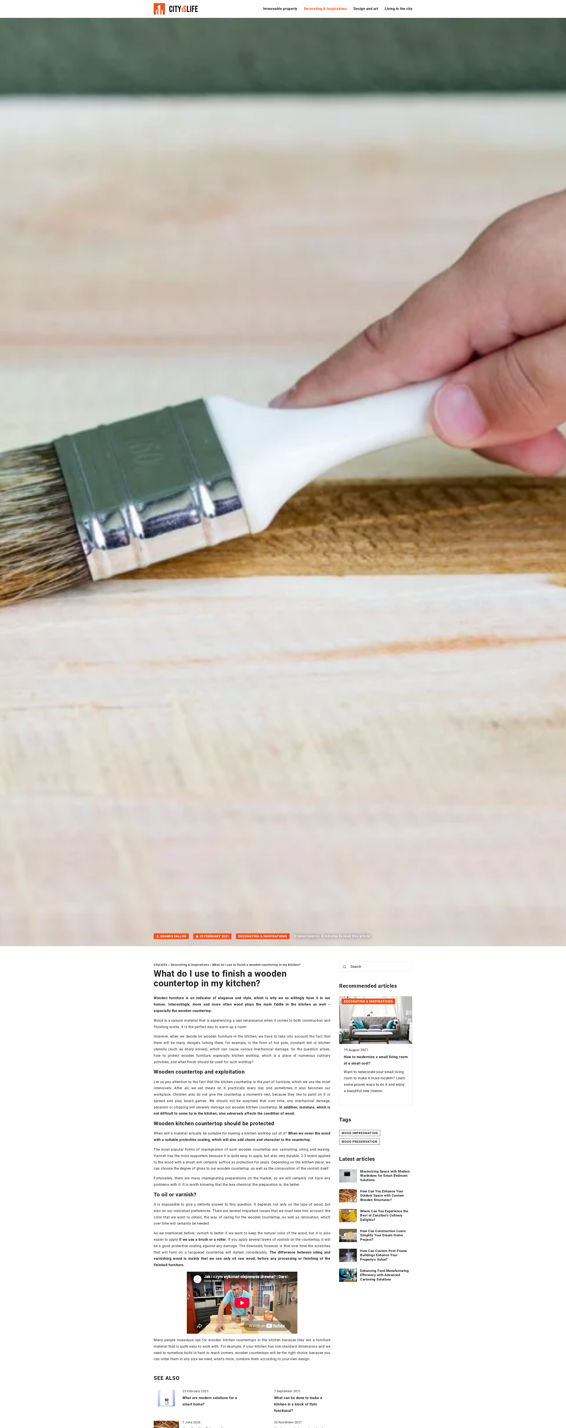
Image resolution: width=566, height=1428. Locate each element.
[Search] (344, 967)
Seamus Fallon (173, 936)
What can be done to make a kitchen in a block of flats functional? (298, 1404)
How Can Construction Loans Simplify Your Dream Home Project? (383, 1235)
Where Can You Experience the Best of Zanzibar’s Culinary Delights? (384, 1215)
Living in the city (398, 9)
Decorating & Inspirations (325, 9)
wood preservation (359, 1141)
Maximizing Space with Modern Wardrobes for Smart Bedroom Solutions (385, 1175)
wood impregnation (360, 1133)
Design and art (366, 9)
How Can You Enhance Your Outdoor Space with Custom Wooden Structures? (382, 1195)
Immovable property (280, 9)
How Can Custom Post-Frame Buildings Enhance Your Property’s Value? (383, 1255)
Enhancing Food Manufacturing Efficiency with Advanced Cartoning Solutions (384, 1275)
